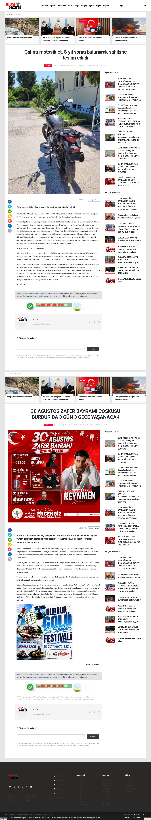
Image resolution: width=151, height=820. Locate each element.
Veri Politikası (11, 800)
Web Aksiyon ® (139, 815)
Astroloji (129, 791)
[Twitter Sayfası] (11, 787)
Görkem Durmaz (39, 569)
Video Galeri (61, 780)
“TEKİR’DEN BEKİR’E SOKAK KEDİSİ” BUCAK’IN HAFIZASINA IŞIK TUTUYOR (129, 97)
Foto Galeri (61, 776)
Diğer (122, 5)
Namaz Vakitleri (107, 786)
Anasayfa (10, 14)
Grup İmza (83, 555)
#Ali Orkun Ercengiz (24, 697)
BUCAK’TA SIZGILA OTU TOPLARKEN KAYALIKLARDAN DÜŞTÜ (128, 260)
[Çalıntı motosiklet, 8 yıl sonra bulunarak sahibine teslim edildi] (54, 132)
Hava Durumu (107, 781)
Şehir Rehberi (106, 801)
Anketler (129, 783)
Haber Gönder (30, 800)
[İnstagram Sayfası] (15, 787)
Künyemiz (60, 793)
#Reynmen (90, 697)
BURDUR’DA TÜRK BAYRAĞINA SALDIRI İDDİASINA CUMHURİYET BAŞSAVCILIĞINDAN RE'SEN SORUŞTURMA (128, 84)
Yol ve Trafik (106, 783)
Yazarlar (59, 784)
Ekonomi (62, 5)
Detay (128, 818)
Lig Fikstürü (106, 791)
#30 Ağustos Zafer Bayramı (58, 697)
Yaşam (106, 5)
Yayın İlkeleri (10, 798)
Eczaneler (105, 788)
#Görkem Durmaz (23, 700)
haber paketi (68, 815)
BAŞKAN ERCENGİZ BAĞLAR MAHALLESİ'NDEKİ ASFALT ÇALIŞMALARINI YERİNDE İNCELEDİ (129, 137)
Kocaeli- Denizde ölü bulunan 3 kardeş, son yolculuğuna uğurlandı (127, 249)
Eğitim (91, 5)
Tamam (137, 818)
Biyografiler (130, 786)
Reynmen (83, 569)
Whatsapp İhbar (31, 798)
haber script (96, 815)
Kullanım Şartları (31, 795)
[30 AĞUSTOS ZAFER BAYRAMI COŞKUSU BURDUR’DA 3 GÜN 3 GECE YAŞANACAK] (54, 476)
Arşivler (60, 789)
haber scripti (77, 815)
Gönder (93, 349)
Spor (70, 5)
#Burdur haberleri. (89, 700)
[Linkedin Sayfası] (23, 787)
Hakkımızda (10, 795)
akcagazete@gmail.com (41, 324)
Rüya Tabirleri (131, 788)
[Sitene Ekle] (36, 787)
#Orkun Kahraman (38, 700)
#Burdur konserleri (77, 697)
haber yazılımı (58, 815)
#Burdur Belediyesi (39, 697)
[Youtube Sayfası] (19, 787)
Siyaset (53, 5)
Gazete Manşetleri (108, 804)
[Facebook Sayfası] (7, 787)
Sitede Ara (130, 781)
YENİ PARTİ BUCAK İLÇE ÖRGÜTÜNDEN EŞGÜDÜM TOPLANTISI (128, 270)
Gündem (44, 5)
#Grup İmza (51, 700)
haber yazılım (87, 815)
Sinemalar (105, 796)
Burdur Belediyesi (24, 549)
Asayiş (84, 5)
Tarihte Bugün (107, 794)
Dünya (76, 5)
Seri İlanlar (105, 799)
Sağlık (98, 5)
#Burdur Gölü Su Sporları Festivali (69, 700)
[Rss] (27, 787)
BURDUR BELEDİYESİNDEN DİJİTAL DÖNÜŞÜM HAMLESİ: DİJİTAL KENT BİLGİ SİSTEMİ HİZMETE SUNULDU (129, 153)
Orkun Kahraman (35, 552)
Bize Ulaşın (60, 798)
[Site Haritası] (32, 787)
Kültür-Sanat (82, 804)
